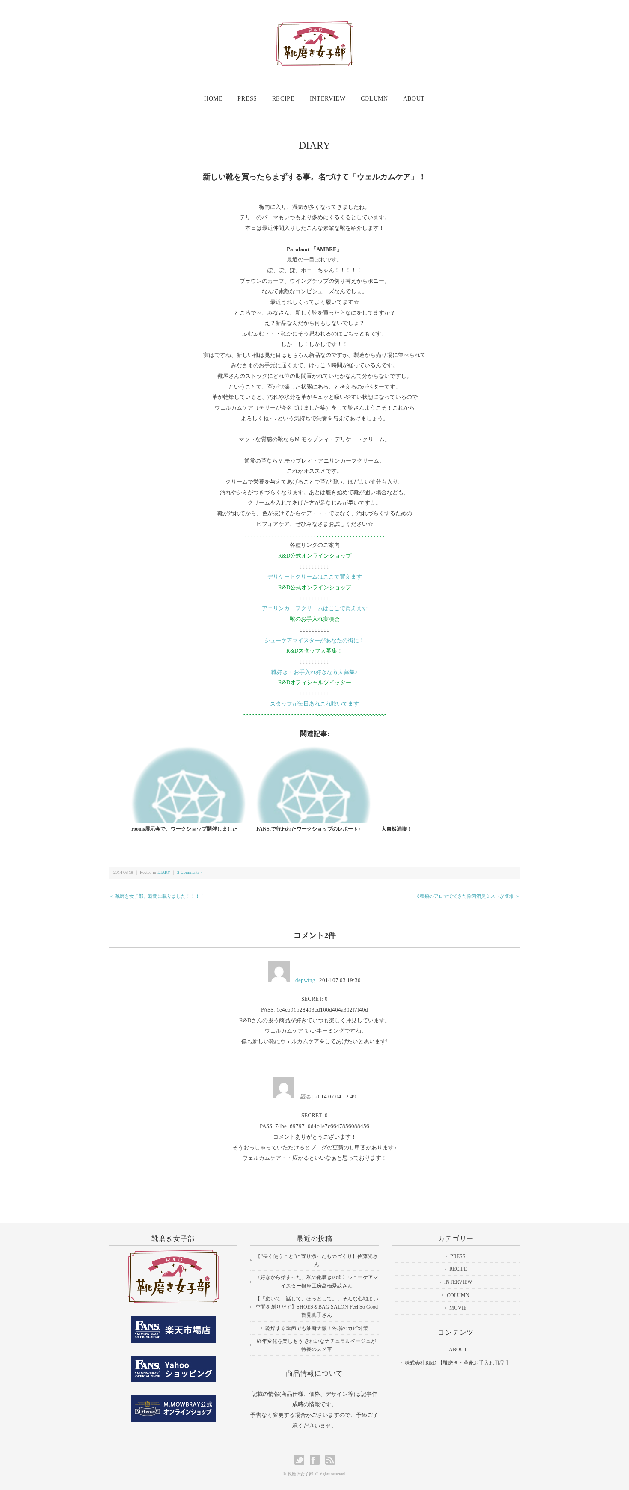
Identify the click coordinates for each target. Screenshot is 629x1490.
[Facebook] (317, 1459)
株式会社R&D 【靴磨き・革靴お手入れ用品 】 (458, 1363)
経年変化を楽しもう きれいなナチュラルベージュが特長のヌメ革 (316, 1345)
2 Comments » (190, 872)
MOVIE (457, 1308)
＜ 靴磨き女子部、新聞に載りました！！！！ (157, 896)
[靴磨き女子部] (314, 28)
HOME (213, 98)
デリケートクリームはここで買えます (314, 576)
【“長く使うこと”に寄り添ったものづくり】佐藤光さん (316, 1260)
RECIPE (283, 98)
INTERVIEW (328, 98)
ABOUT (414, 98)
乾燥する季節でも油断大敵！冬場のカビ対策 (316, 1328)
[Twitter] (301, 1459)
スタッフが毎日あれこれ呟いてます (314, 703)
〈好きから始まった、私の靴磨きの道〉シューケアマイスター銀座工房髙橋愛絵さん (316, 1281)
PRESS (247, 98)
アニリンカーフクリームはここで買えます (315, 608)
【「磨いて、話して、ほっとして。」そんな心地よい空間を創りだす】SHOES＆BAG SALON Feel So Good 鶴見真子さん (316, 1307)
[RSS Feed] (330, 1459)
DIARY (314, 145)
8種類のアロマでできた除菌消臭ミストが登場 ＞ (468, 896)
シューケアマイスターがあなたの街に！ (314, 640)
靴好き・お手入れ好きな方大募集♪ (314, 672)
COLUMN (374, 98)
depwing (305, 980)
